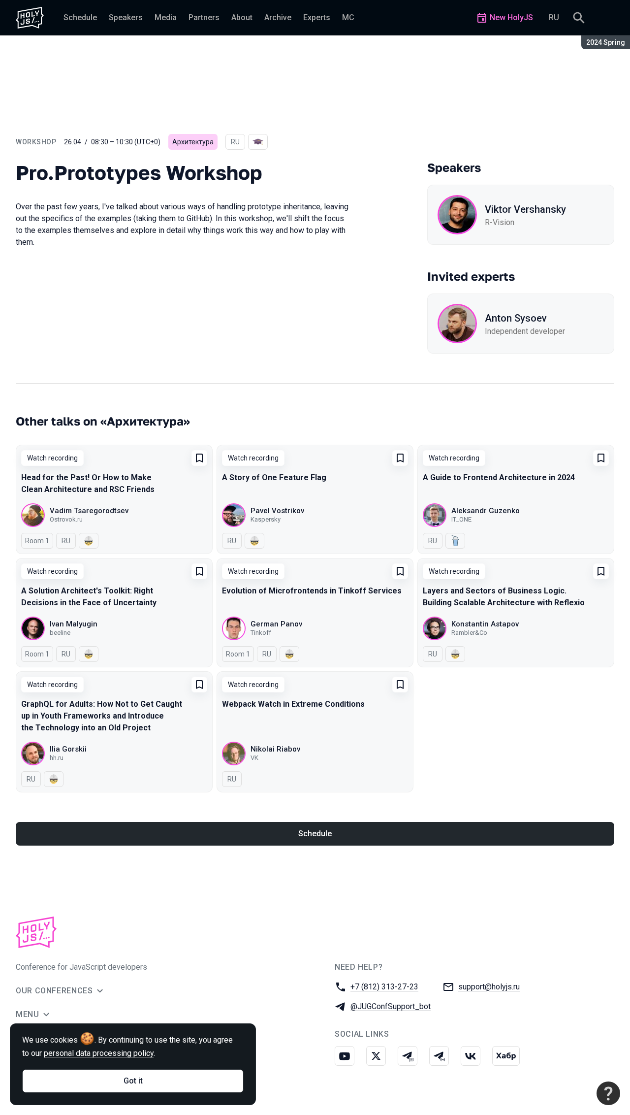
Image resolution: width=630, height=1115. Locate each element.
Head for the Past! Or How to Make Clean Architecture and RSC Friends (88, 483)
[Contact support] (608, 1093)
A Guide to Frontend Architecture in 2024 (499, 477)
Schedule (315, 833)
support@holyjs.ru (489, 986)
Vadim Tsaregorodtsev (89, 511)
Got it (133, 1080)
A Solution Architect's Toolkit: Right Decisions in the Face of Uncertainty (89, 596)
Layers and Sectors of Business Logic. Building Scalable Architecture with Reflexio (504, 596)
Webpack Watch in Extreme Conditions (293, 704)
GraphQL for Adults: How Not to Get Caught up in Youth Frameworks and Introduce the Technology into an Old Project (101, 715)
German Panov (276, 624)
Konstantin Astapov (485, 624)
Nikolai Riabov (275, 749)
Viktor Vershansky (525, 209)
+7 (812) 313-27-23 (384, 986)
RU (554, 17)
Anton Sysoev (516, 318)
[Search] (579, 18)
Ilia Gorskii (68, 749)
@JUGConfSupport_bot (390, 1006)
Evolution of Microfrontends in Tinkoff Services (312, 590)
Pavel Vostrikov (277, 511)
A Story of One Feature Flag (274, 477)
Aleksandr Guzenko (485, 511)
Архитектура (193, 142)
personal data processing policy (99, 1053)
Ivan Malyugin (73, 624)
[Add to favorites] (199, 458)
